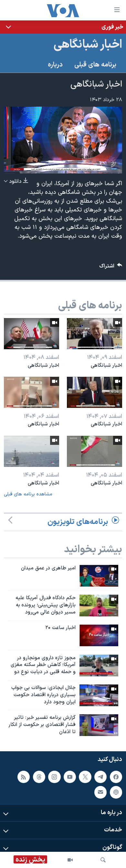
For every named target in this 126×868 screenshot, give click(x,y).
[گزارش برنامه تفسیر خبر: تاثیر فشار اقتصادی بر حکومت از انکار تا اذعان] (98, 725)
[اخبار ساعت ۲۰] (98, 635)
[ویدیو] (70, 860)
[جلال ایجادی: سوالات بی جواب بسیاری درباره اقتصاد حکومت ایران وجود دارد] (98, 695)
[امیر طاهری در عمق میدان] (98, 576)
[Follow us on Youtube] (70, 776)
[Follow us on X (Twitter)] (85, 776)
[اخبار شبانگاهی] (94, 333)
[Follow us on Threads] (39, 776)
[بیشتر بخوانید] (63, 27)
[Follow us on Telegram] (100, 776)
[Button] (110, 267)
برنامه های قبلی (95, 65)
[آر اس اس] (23, 776)
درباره (55, 65)
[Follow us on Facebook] (116, 776)
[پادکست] (116, 792)
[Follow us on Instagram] (54, 776)
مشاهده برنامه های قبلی (28, 494)
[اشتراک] (100, 792)
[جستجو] (103, 860)
